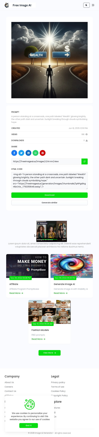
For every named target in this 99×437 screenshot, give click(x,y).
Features (55, 407)
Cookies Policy (58, 391)
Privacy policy (58, 382)
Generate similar (49, 202)
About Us (9, 382)
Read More (15, 293)
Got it (29, 425)
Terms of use (57, 386)
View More (48, 352)
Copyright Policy (59, 395)
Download (49, 195)
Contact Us (10, 391)
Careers (9, 386)
